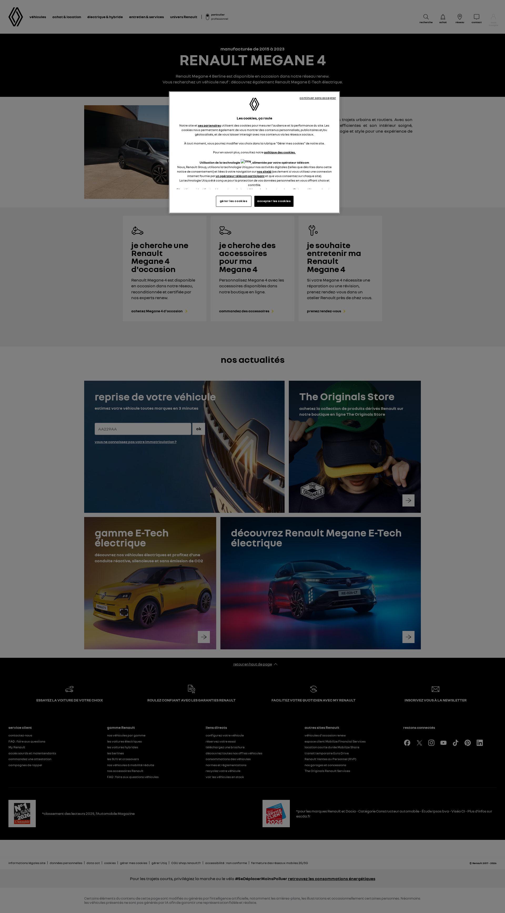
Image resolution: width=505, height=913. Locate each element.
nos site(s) (264, 171)
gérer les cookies (234, 201)
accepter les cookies (274, 201)
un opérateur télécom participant (240, 176)
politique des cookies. (280, 152)
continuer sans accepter (318, 98)
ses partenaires (209, 125)
